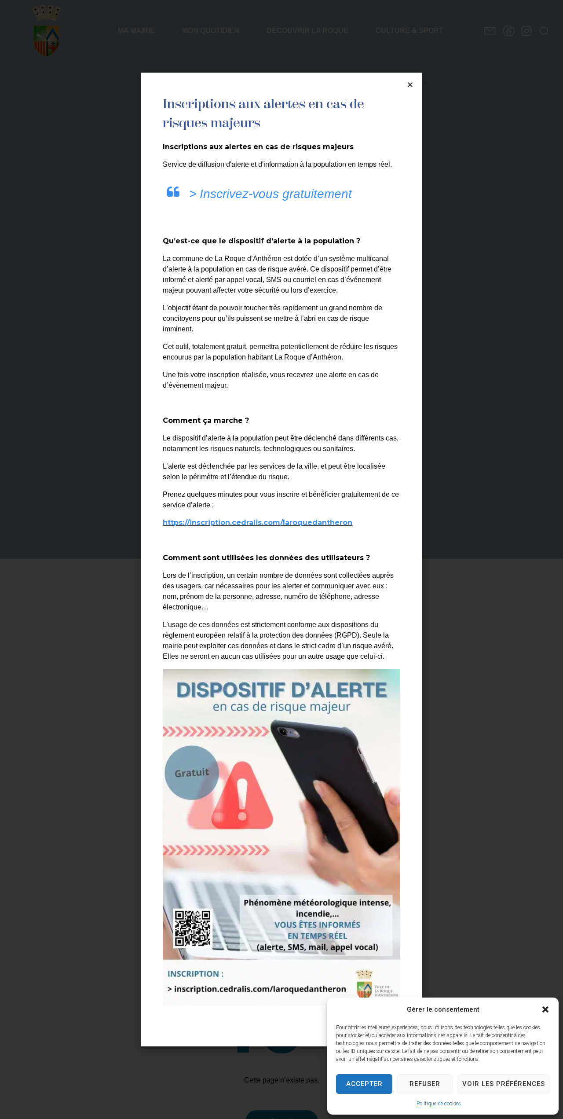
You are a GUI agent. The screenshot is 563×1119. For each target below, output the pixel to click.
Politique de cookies (439, 1104)
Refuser (424, 1084)
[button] (545, 1009)
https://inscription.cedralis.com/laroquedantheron (257, 522)
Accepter (364, 1084)
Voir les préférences (503, 1084)
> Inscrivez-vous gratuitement (270, 194)
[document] (281, 559)
